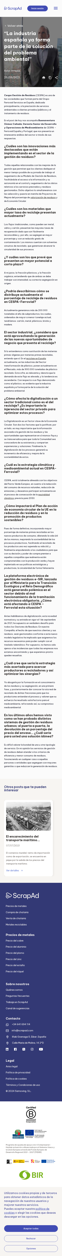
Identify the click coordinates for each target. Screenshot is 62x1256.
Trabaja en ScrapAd (17, 1002)
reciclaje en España (36, 358)
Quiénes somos (14, 989)
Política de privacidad (18, 1072)
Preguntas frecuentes (17, 995)
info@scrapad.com (22, 1030)
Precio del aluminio (16, 946)
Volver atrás (15, 25)
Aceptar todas (31, 1228)
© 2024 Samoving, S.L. (18, 1091)
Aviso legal (12, 1066)
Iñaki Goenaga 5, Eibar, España (29, 1036)
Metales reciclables (16, 924)
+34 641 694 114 (21, 1024)
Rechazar (31, 1238)
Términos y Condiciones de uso (23, 1085)
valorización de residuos (43, 197)
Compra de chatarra (17, 912)
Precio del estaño (15, 965)
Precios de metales (16, 906)
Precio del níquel (15, 971)
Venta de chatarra (16, 918)
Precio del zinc (14, 959)
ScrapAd (15, 70)
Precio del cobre (14, 940)
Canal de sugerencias (17, 1008)
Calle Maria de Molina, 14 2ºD (28, 1042)
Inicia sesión (37, 8)
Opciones (31, 1248)
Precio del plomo (15, 953)
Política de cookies (16, 1078)
